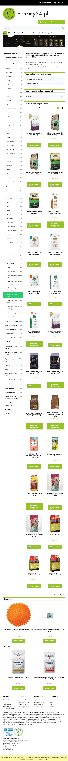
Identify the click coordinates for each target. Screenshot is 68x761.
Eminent (8, 137)
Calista (8, 121)
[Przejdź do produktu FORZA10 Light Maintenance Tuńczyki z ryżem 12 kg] (34, 443)
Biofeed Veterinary (11, 109)
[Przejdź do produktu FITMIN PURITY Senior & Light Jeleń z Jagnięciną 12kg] (55, 402)
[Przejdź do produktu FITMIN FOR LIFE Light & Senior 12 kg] (34, 361)
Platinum (8, 247)
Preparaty (8, 365)
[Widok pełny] (62, 107)
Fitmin (8, 169)
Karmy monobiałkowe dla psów (12, 59)
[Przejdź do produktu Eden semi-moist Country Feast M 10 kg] (55, 320)
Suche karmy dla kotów (11, 317)
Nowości (7, 409)
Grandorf (8, 178)
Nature (8, 190)
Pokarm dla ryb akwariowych (9, 404)
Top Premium (10, 263)
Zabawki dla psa (9, 388)
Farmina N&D (10, 145)
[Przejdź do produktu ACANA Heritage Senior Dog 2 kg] (34, 200)
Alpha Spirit (9, 72)
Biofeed (8, 113)
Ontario (8, 206)
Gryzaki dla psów (9, 333)
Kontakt (51, 707)
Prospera (8, 238)
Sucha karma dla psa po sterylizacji (12, 308)
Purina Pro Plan (10, 226)
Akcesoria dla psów (10, 380)
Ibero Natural (10, 182)
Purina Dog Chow (11, 230)
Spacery (7, 369)
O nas (51, 700)
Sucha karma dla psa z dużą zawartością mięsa (13, 283)
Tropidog (8, 267)
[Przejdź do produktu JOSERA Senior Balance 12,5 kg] (34, 482)
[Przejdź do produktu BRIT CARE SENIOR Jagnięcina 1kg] (34, 280)
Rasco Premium (10, 251)
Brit (7, 104)
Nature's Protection (11, 194)
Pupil (7, 234)
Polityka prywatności (25, 707)
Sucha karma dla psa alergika (11, 301)
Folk (7, 157)
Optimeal (8, 214)
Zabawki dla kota (10, 392)
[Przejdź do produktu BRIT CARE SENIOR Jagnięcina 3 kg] (55, 281)
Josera (8, 186)
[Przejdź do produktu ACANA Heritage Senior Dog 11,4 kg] (55, 161)
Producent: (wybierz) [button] (34, 79)
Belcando (8, 100)
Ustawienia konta (39, 707)
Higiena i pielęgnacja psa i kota (12, 360)
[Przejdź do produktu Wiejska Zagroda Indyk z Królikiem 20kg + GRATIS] (55, 122)
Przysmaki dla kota (10, 338)
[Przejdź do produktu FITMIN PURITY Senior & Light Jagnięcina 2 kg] (34, 402)
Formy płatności (7, 704)
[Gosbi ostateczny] (34, 41)
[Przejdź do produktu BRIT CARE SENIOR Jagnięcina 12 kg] (34, 320)
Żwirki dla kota (9, 342)
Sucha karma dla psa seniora (11, 295)
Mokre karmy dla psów (11, 321)
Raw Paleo (9, 255)
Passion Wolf (9, 222)
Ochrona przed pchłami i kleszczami (12, 353)
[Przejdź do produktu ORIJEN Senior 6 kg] (55, 563)
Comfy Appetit (10, 125)
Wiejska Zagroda (10, 271)
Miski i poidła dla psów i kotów (11, 375)
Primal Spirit (9, 243)
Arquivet (8, 88)
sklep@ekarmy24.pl (11, 745)
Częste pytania (23, 704)
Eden (7, 133)
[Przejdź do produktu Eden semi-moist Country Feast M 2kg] (34, 122)
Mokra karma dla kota (11, 325)
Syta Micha (9, 259)
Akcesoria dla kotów (10, 384)
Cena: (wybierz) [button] (32, 84)
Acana (8, 68)
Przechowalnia (38, 704)
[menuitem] (10, 33)
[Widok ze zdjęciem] (58, 107)
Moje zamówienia (39, 702)
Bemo (8, 96)
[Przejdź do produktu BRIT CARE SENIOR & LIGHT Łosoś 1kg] (34, 241)
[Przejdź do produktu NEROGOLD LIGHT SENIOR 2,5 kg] (34, 524)
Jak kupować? (22, 700)
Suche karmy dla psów (11, 64)
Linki (50, 704)
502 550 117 (8, 746)
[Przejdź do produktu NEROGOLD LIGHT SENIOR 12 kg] (55, 482)
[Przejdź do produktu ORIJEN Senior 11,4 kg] (55, 524)
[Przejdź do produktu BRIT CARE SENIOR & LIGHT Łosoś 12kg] (55, 200)
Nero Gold (9, 198)
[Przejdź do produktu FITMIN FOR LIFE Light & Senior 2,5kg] (55, 361)
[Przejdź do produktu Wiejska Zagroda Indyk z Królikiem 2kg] (34, 161)
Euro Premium (10, 141)
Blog (50, 702)
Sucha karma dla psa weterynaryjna (11, 289)
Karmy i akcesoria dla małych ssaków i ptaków (12, 397)
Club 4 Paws (9, 129)
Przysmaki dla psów (10, 329)
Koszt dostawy (7, 706)
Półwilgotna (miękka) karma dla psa (13, 276)
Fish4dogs (9, 165)
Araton (8, 80)
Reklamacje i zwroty (9, 708)
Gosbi (7, 173)
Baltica (8, 92)
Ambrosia (9, 76)
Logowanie (37, 700)
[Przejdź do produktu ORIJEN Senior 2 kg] (34, 563)
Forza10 (8, 161)
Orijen (8, 210)
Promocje (7, 413)
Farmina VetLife (10, 153)
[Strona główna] (26, 12)
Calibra (8, 117)
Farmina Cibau (10, 149)
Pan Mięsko (9, 218)
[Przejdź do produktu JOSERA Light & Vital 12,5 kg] (55, 443)
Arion (7, 84)
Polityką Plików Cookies (39, 757)
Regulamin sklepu (24, 702)
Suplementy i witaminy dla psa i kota (12, 347)
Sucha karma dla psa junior (13, 313)
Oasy (7, 202)
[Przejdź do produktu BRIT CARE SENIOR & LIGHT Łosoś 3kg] (55, 241)
